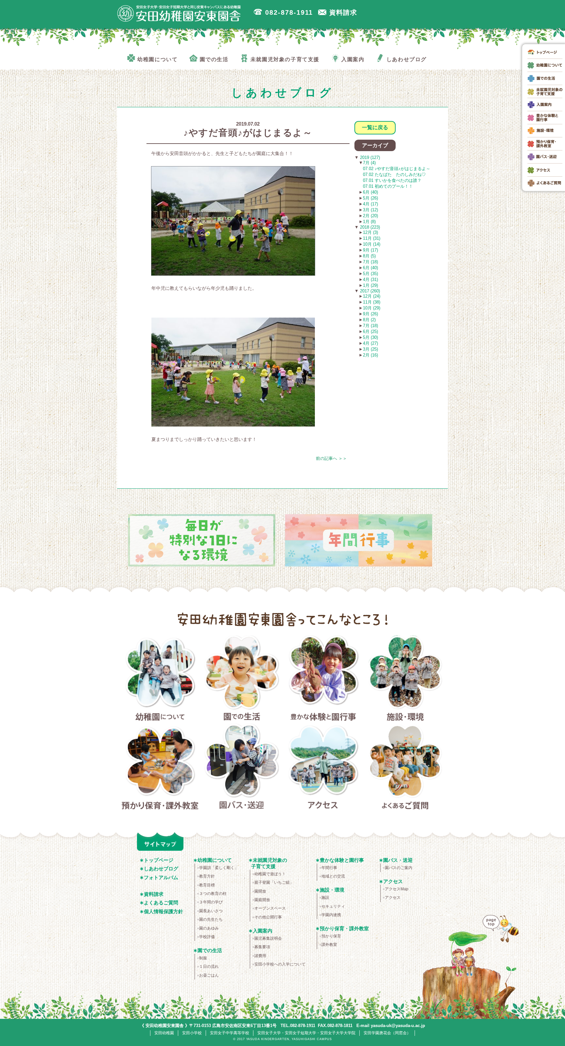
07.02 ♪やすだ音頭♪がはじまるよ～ (396, 168)
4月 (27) (370, 343)
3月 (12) (370, 209)
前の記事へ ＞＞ (331, 458)
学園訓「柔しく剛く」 (218, 867)
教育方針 (207, 876)
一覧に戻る (375, 127)
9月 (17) (370, 250)
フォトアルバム (161, 877)
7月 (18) (370, 261)
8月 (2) (369, 319)
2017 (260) (369, 290)
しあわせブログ (161, 868)
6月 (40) (370, 192)
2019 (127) (369, 157)
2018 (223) (369, 227)
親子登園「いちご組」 (274, 882)
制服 (203, 958)
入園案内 (262, 930)
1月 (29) (370, 285)
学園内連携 (331, 915)
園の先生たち (211, 919)
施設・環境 (405, 679)
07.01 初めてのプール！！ (388, 186)
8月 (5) (369, 255)
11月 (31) (371, 238)
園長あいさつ (211, 911)
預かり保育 (331, 936)
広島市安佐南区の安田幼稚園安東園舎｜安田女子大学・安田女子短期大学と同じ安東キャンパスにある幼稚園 (179, 13)
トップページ (158, 860)
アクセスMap (396, 889)
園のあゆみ (209, 928)
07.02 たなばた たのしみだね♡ (394, 174)
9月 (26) (370, 313)
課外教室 (329, 944)
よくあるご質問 (405, 767)
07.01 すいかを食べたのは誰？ (392, 180)
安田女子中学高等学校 (229, 1033)
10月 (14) (371, 244)
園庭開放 (262, 900)
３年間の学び (211, 902)
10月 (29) (371, 307)
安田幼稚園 (164, 1033)
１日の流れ (209, 966)
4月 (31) (370, 279)
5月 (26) (370, 198)
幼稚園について (160, 679)
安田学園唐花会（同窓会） (387, 1033)
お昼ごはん (209, 975)
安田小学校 (192, 1033)
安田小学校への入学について (279, 964)
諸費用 (260, 955)
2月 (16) (370, 355)
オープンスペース (270, 908)
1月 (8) (369, 221)
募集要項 (262, 947)
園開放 (260, 891)
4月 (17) (370, 203)
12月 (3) (370, 232)
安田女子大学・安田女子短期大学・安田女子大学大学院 (306, 1033)
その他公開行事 (268, 917)
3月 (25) (370, 349)
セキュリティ (333, 906)
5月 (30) (370, 337)
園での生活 (241, 679)
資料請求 (153, 894)
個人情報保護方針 (163, 911)
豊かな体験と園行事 (323, 679)
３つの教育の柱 (213, 893)
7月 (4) (369, 162)
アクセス (323, 767)
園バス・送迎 (241, 767)
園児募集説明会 (268, 938)
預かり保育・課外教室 (160, 767)
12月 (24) (371, 296)
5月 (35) (370, 273)
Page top (499, 933)
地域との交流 (333, 876)
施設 (325, 897)
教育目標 (207, 885)
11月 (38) (371, 302)
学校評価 (207, 936)
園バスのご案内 (398, 867)
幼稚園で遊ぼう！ (270, 874)
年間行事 (329, 867)
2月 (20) (370, 215)
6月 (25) (370, 331)
